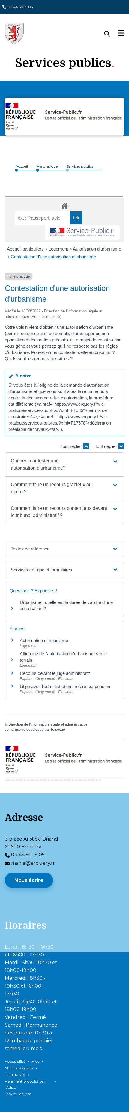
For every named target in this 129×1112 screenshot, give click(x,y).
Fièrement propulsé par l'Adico (25, 1084)
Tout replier (72, 446)
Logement (58, 248)
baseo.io (58, 729)
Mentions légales (19, 1068)
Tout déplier (106, 446)
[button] (64, 464)
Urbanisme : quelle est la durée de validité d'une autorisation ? (66, 605)
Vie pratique (47, 166)
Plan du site (15, 1074)
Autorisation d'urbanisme (97, 248)
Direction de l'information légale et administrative (48, 724)
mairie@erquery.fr (33, 863)
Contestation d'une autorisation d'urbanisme (53, 256)
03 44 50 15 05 (20, 7)
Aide (35, 1061)
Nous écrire (29, 880)
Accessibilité (15, 1061)
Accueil (22, 166)
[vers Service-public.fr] (82, 232)
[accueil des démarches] (64, 205)
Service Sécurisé (18, 1094)
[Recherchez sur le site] (111, 33)
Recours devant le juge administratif (55, 673)
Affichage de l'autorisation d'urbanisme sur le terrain (63, 657)
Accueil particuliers (25, 248)
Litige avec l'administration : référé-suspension (65, 686)
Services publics (80, 166)
